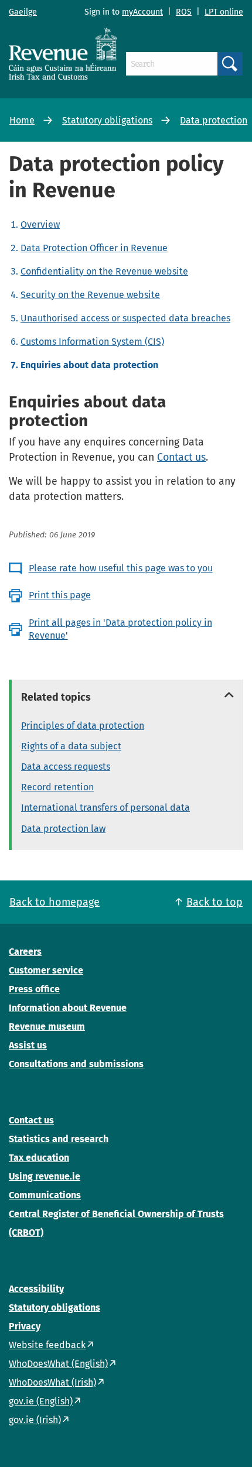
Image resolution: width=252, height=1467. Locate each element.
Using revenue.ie (44, 1176)
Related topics (56, 697)
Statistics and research (58, 1138)
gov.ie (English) (41, 1401)
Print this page (60, 595)
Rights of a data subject (71, 746)
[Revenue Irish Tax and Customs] (63, 53)
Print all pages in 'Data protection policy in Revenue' (120, 629)
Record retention (57, 787)
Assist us (28, 1045)
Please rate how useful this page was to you (121, 568)
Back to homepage (54, 902)
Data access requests (65, 766)
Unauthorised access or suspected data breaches (125, 318)
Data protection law (63, 828)
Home (22, 120)
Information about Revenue (68, 1007)
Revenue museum (47, 1026)
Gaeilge (23, 12)
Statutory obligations (107, 120)
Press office (34, 989)
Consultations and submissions (76, 1064)
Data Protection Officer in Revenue (94, 247)
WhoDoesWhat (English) (58, 1363)
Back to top (214, 902)
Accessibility (36, 1288)
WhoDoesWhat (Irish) (52, 1382)
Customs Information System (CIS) (92, 341)
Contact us (181, 457)
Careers (25, 951)
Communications (45, 1195)
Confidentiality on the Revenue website (104, 271)
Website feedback (47, 1345)
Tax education (39, 1157)
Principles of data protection (82, 725)
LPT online (224, 12)
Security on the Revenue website (90, 294)
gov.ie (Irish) (35, 1419)
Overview (40, 224)
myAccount (142, 12)
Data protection (213, 120)
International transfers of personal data (105, 807)
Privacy (24, 1326)
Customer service (46, 970)
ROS (184, 12)
